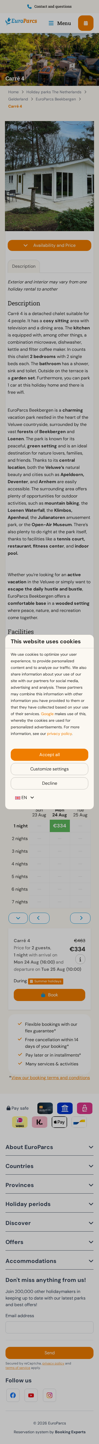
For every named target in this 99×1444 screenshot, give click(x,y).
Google (47, 713)
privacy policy (59, 733)
